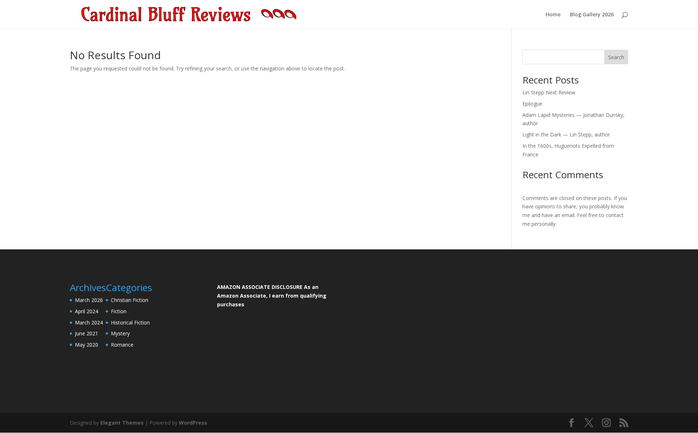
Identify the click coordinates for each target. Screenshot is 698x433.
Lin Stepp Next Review (548, 92)
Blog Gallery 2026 (592, 15)
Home (553, 15)
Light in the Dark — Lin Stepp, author (566, 134)
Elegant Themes (122, 422)
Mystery (120, 333)
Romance (122, 344)
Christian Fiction (129, 300)
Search (616, 57)
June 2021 (86, 333)
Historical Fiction (130, 322)
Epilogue (532, 103)
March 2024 (89, 322)
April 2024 (86, 311)
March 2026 (89, 300)
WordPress (193, 422)
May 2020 (86, 344)
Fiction (119, 311)
